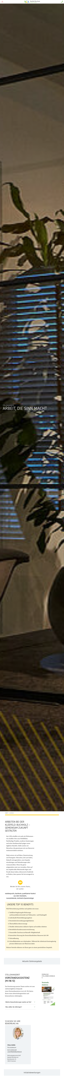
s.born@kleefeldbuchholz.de (14, 1051)
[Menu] (2, 1)
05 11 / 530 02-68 (12, 1050)
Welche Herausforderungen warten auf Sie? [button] (18, 1002)
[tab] (20, 1002)
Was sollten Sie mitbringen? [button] (13, 1007)
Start (6, 813)
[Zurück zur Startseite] (32, 1)
